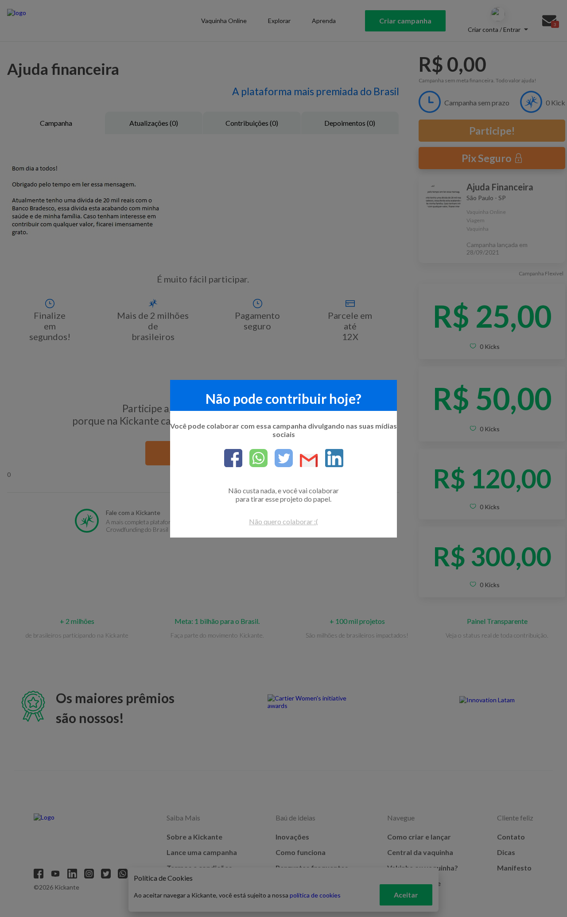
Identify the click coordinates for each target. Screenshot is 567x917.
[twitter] (280, 458)
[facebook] (233, 458)
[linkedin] (330, 458)
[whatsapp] (255, 458)
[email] (305, 461)
